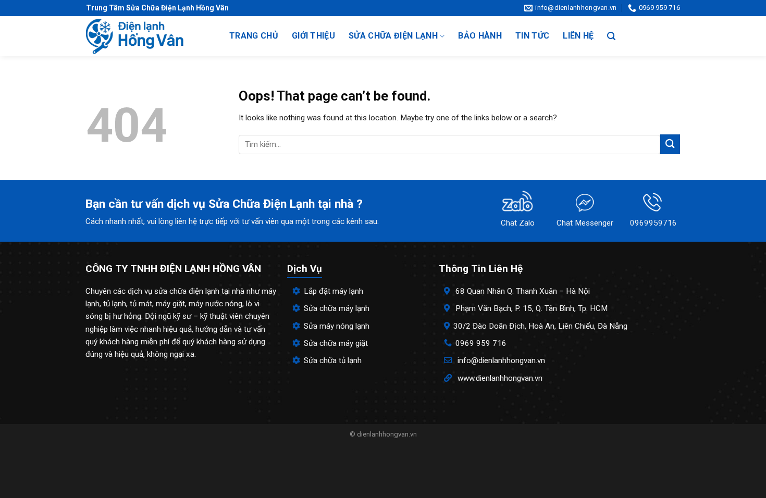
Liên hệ (578, 36)
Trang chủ (253, 36)
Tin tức (532, 36)
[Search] (611, 36)
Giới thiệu (313, 36)
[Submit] (670, 144)
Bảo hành (480, 36)
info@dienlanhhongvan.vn (501, 360)
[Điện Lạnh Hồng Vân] (147, 36)
